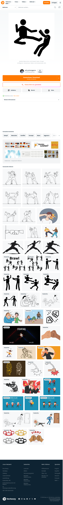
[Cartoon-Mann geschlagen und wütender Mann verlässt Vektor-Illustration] (50, 300)
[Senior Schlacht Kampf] (31, 403)
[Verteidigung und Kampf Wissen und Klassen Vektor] (51, 232)
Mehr (7, 3)
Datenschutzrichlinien (54, 501)
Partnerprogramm (29, 473)
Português (56, 473)
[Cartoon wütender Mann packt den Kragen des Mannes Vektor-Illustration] (29, 300)
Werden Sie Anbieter (45, 476)
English (55, 468)
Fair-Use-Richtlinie (53, 502)
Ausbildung (6, 478)
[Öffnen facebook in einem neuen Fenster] (19, 499)
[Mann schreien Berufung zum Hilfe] (48, 352)
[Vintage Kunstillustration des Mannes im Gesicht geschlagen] (26, 352)
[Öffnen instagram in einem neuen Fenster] (21, 499)
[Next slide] (56, 136)
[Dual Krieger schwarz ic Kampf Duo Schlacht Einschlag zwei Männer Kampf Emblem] (51, 247)
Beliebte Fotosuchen (27, 480)
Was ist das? (16, 96)
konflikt (23, 135)
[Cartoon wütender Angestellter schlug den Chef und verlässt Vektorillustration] (17, 419)
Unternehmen (6, 475)
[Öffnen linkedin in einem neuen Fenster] (24, 499)
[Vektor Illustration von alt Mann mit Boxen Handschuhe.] (13, 403)
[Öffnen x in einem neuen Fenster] (32, 499)
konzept (31, 135)
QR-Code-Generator (8, 490)
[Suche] (55, 7)
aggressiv (46, 135)
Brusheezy (5, 468)
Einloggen (54, 2)
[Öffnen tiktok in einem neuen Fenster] (29, 499)
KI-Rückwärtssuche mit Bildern (9, 483)
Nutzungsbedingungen (53, 500)
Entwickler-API (6, 480)
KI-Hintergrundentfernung (9, 487)
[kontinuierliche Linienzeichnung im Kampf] (12, 178)
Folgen (40, 72)
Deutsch (55, 475)
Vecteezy (5, 471)
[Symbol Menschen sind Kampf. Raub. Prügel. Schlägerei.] (14, 263)
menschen (14, 135)
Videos (24, 2)
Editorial (32, 2)
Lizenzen (26, 468)
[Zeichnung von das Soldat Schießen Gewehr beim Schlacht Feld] (11, 386)
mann (38, 135)
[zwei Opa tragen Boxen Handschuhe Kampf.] (51, 386)
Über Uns (44, 473)
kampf (6, 135)
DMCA (25, 471)
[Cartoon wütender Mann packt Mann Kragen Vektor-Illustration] (13, 317)
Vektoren (8, 2)
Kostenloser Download (31, 78)
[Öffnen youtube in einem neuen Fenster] (35, 499)
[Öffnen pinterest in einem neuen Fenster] (27, 499)
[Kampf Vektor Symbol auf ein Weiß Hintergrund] (52, 317)
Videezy (5, 473)
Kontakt (44, 471)
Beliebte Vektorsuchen (27, 476)
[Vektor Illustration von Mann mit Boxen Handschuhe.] (50, 403)
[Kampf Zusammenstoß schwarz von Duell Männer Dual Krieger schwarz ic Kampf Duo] (13, 247)
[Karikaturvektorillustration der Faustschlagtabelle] (35, 369)
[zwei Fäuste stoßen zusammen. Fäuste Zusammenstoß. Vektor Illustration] (51, 335)
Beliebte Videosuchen (27, 483)
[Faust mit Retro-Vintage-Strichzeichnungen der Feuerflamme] (14, 369)
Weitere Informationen (9, 99)
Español (55, 471)
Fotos (16, 2)
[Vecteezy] (2, 2)
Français (55, 478)
